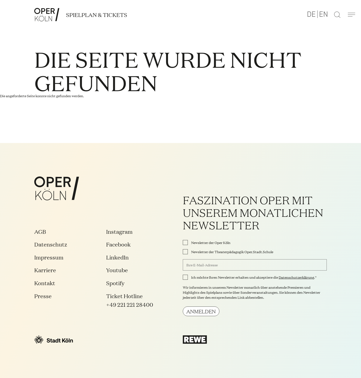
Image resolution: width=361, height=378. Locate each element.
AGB (40, 231)
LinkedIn (117, 257)
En (323, 14)
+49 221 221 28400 (129, 304)
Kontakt (44, 283)
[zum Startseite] (46, 14)
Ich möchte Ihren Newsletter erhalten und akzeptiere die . (253, 277)
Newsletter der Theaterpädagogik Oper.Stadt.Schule (232, 251)
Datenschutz (50, 244)
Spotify (115, 283)
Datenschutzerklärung (296, 277)
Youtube (117, 270)
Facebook (118, 244)
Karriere (45, 270)
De (311, 14)
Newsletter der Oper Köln (210, 242)
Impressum (49, 257)
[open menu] (351, 14)
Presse (43, 296)
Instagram (119, 231)
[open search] (337, 14)
